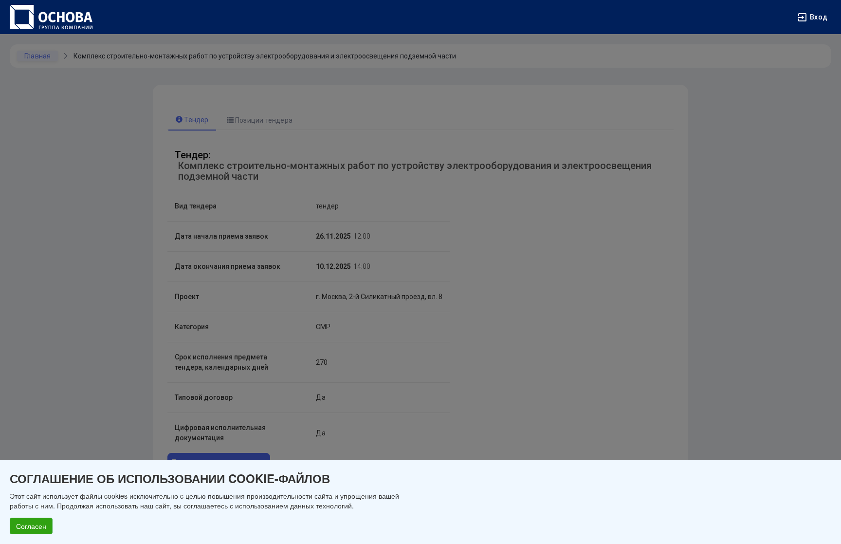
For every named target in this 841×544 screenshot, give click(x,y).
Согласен (31, 526)
